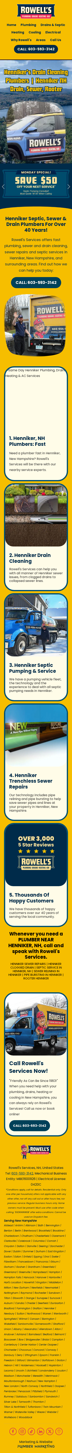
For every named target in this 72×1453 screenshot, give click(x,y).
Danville (31, 1246)
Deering (43, 1246)
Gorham (9, 1267)
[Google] (59, 1431)
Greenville (24, 1272)
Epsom (44, 1355)
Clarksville (10, 1241)
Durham (40, 1251)
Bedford (47, 1334)
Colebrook (24, 1241)
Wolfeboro (10, 1417)
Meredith (38, 1375)
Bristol (45, 1339)
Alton (58, 1329)
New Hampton (46, 1381)
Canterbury (10, 1344)
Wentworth (60, 1313)
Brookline (58, 1230)
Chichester (10, 1350)
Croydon (9, 1246)
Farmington (23, 1308)
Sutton (21, 1313)
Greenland (10, 1272)
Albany (17, 1329)
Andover (9, 1334)
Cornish (51, 1241)
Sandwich (52, 1396)
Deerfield (43, 1303)
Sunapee (42, 1298)
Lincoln (20, 1370)
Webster (52, 1412)
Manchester (23, 1375)
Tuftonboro (34, 1406)
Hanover (41, 1277)
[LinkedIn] (40, 1431)
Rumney (9, 1396)
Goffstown (48, 1360)
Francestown (26, 1261)
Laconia (8, 1370)
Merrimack (51, 1375)
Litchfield (32, 1370)
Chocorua (25, 1350)
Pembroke (10, 1391)
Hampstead (40, 1272)
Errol (46, 1256)
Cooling (35, 32)
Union (7, 1329)
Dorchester (56, 1246)
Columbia (39, 1241)
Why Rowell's (21, 40)
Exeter (55, 1256)
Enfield (27, 1256)
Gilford (21, 1360)
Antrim (19, 1225)
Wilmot (23, 1319)
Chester (30, 1303)
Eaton (17, 1256)
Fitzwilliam (10, 1261)
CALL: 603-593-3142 (36, 49)
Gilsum (54, 1261)
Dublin (17, 1251)
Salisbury (21, 1396)
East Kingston (56, 1251)
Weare (41, 1412)
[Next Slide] (69, 186)
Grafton (37, 1308)
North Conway (29, 1386)
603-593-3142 (22, 1173)
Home (11, 25)
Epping (38, 1256)
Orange (30, 1298)
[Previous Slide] (3, 186)
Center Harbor (28, 1344)
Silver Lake (10, 1401)
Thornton (38, 1401)
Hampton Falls (12, 1277)
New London (11, 1386)
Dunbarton (56, 1303)
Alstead (8, 1225)
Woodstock (25, 1417)
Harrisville (54, 1277)
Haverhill (29, 1282)
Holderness (27, 1365)
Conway (51, 1350)
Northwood (33, 1313)
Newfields (37, 1287)
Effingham (31, 1355)
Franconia (42, 1261)
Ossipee (59, 1386)
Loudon (61, 1370)
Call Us (55, 40)
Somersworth (43, 1324)
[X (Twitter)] (49, 1431)
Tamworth (25, 1401)
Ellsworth (18, 1298)
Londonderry (46, 1370)
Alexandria (30, 1329)
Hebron (8, 1365)
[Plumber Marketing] (36, 1447)
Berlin (18, 1230)
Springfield (10, 1319)
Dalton (21, 1246)
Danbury (9, 1355)
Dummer (28, 1251)
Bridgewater (33, 1339)
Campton (57, 1339)
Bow (21, 1339)
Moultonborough (14, 1381)
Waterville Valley (25, 1412)
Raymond (26, 1293)
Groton (61, 1360)
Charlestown (11, 1236)
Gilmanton (33, 1360)
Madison (9, 1375)
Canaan (35, 1319)
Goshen (20, 1267)
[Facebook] (13, 1431)
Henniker (49, 1308)
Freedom (9, 1360)
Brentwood (30, 1230)
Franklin (54, 1355)
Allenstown (45, 1329)
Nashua (31, 1381)
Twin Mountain (52, 1406)
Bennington (53, 1225)
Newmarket (51, 1287)
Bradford (9, 1308)
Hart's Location (12, 1282)
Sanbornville (25, 1324)
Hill (16, 1365)
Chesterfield (42, 1236)
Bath (40, 1225)
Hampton (54, 1272)
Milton (7, 1287)
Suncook (55, 1298)
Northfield (46, 1386)
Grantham (34, 1267)
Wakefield (10, 1324)
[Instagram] (22, 1431)
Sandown (54, 1293)
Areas (41, 40)
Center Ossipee (48, 1344)
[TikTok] (31, 1431)
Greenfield (48, 1267)
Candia (19, 1303)
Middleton (55, 1282)
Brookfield (44, 1230)
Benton (8, 1230)
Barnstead (35, 1334)
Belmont (59, 1334)
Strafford (58, 1324)
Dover (7, 1251)
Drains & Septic (53, 25)
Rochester (40, 1293)
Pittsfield (37, 1391)
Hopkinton (55, 1365)
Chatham (27, 1236)
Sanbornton (36, 1396)
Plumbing (28, 25)
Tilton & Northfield (14, 1406)
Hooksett (41, 1365)
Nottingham (11, 1293)
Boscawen (10, 1339)
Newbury (9, 1313)
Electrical (53, 32)
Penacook (24, 1391)
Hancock (29, 1277)
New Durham (21, 1287)
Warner (8, 1412)
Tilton (7, 1298)
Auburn (8, 1303)
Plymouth (50, 1391)
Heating (17, 32)
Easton (8, 1256)
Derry (20, 1355)
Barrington (48, 1319)
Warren (47, 1313)
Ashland (21, 1334)
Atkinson (30, 1225)
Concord (38, 1350)
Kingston (41, 1282)
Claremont (58, 1236)
